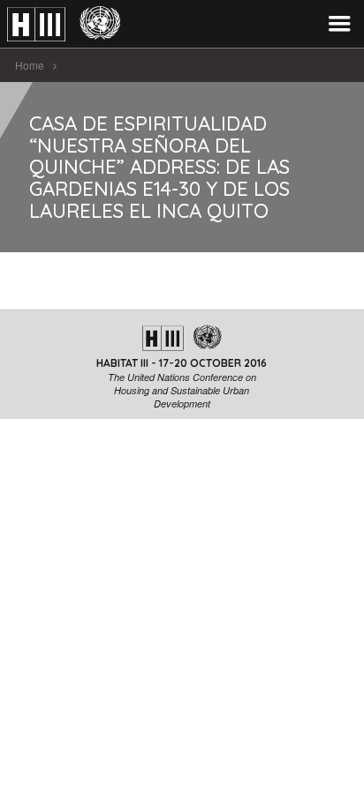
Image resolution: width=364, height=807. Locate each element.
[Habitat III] (63, 24)
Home (29, 64)
